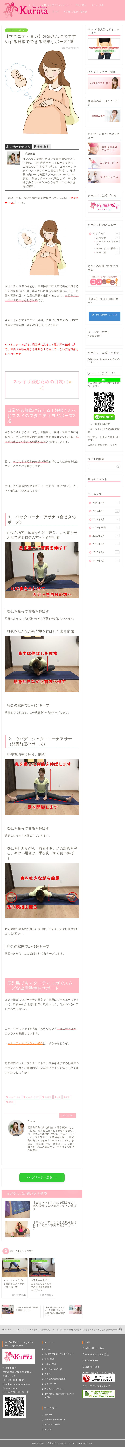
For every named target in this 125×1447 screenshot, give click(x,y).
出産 (58, 1097)
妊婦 (67, 1097)
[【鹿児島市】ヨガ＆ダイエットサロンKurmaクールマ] (25, 17)
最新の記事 (43, 146)
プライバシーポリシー (54, 1389)
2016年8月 (104, 544)
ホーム (31, 5)
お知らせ (106, 237)
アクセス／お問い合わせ (75, 11)
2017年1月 (104, 519)
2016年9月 (104, 536)
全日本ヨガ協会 (90, 1367)
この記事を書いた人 (19, 146)
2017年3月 (104, 511)
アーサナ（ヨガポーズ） (16, 30)
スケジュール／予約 (38, 11)
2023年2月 (104, 503)
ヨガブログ (105, 233)
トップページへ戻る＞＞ (42, 1177)
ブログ (55, 11)
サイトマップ (50, 1384)
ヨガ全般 (106, 252)
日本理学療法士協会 (93, 1348)
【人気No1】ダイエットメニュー (55, 5)
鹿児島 (10, 1102)
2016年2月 (104, 560)
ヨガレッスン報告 (106, 248)
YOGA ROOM (90, 1360)
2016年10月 (104, 527)
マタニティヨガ (14, 1097)
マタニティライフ (32, 1097)
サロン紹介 (81, 5)
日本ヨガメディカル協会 (95, 1354)
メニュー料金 (97, 5)
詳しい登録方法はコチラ (103, 445)
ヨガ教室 (47, 1097)
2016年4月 (104, 552)
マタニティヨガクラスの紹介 (25, 1043)
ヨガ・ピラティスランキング (96, 1386)
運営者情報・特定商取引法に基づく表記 (59, 1395)
